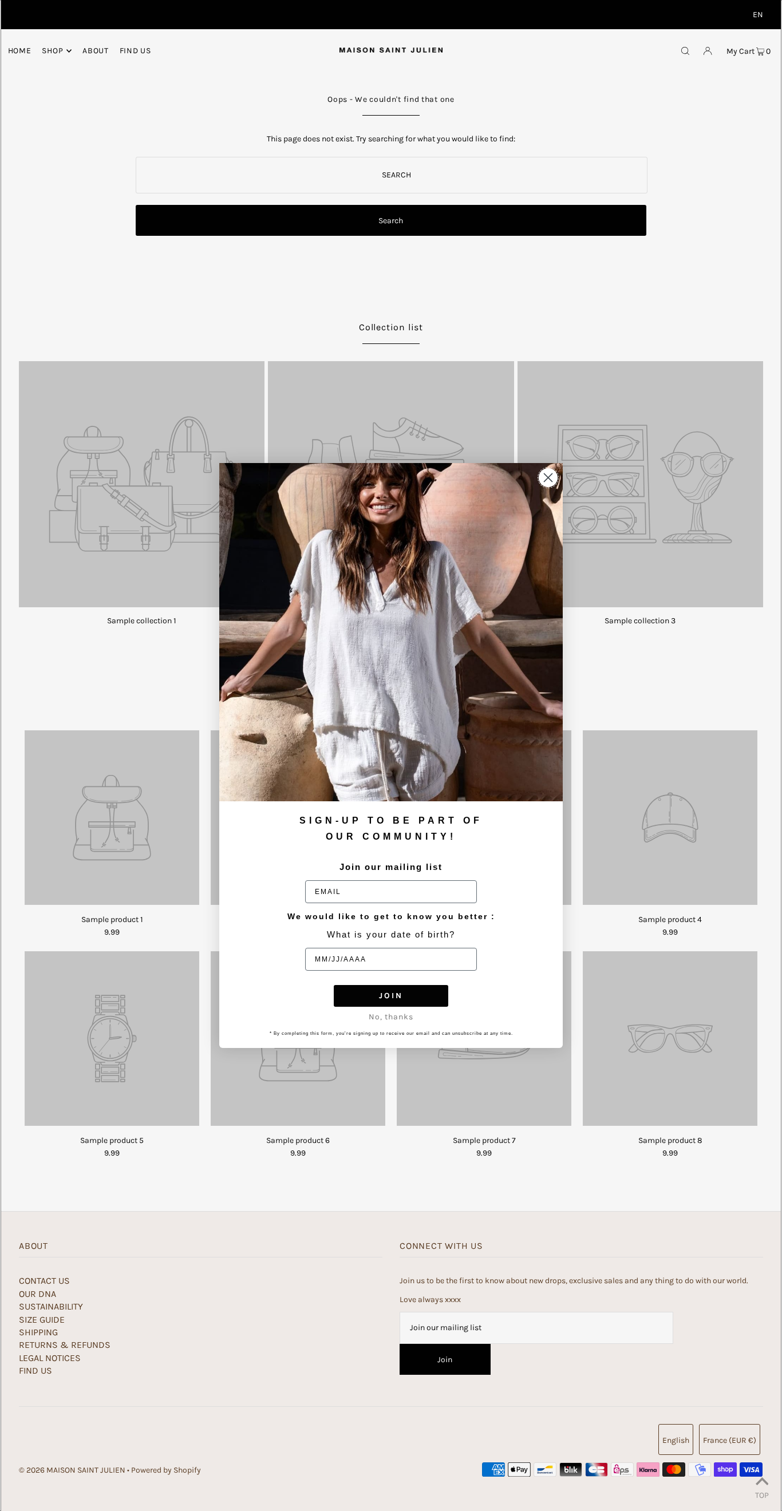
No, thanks (391, 1017)
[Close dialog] (548, 478)
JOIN (391, 995)
